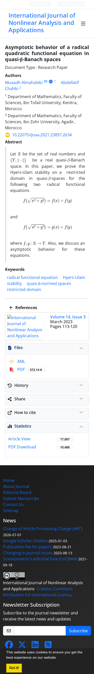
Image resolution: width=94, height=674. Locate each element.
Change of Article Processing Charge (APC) (42, 528)
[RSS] (48, 646)
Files (18, 347)
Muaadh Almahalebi (24, 82)
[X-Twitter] (22, 646)
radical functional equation (32, 277)
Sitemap (11, 510)
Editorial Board (17, 492)
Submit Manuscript (21, 498)
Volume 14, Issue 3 (67, 317)
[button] (58, 658)
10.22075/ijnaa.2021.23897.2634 (42, 135)
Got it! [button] (14, 668)
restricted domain (24, 289)
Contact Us (13, 504)
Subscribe (78, 631)
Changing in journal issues (28, 553)
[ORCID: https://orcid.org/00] (50, 81)
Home (9, 480)
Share (19, 399)
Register (73, 4)
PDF (29, 369)
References (25, 307)
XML (20, 361)
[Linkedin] (35, 646)
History (21, 385)
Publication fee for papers (27, 547)
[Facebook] (9, 646)
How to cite (25, 412)
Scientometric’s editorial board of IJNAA (40, 559)
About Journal (16, 486)
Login (41, 4)
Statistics (22, 426)
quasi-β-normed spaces (49, 283)
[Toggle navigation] (83, 23)
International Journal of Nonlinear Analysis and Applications (42, 22)
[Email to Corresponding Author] (45, 81)
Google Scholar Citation (25, 540)
